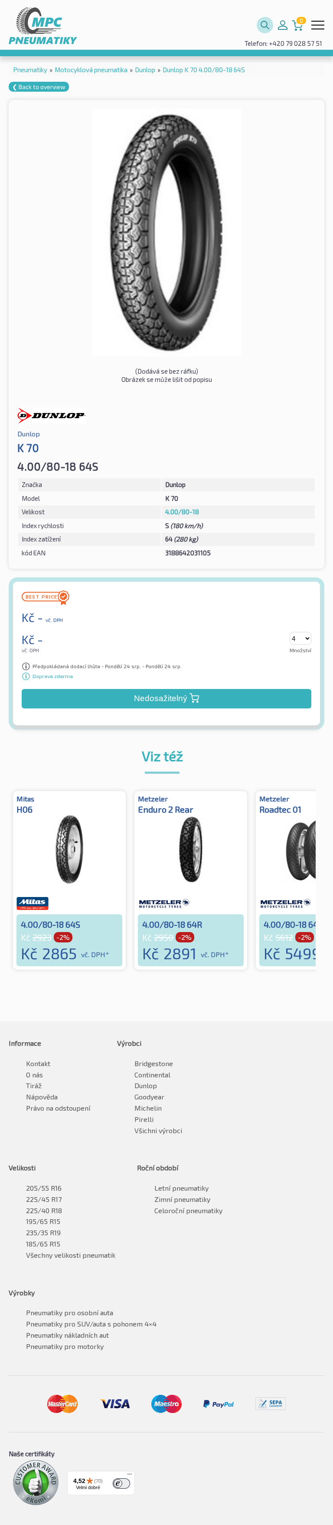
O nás (34, 1074)
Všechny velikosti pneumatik (70, 1255)
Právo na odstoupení (58, 1108)
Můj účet (282, 25)
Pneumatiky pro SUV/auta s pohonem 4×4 (91, 1324)
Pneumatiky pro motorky (65, 1346)
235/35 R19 (43, 1232)
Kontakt (38, 1063)
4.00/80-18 (182, 512)
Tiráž (34, 1085)
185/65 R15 (43, 1244)
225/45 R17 (44, 1199)
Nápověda (42, 1096)
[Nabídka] (129, 1476)
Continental (152, 1074)
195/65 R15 (43, 1221)
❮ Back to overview (38, 86)
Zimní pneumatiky (182, 1199)
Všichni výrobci (158, 1130)
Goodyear (149, 1096)
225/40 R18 (44, 1210)
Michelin (148, 1108)
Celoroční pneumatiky (188, 1210)
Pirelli (143, 1119)
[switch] (121, 1483)
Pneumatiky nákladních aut (67, 1335)
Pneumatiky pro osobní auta (69, 1312)
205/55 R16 (44, 1188)
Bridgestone (153, 1063)
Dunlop (145, 1085)
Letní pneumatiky (181, 1188)
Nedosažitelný (160, 698)
